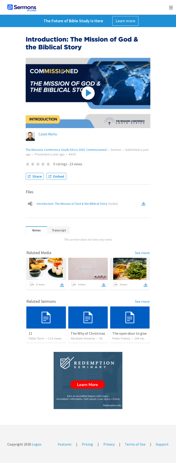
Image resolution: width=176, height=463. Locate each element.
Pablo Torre (36, 338)
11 (30, 333)
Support (162, 444)
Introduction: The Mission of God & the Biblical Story (77, 204)
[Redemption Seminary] (88, 380)
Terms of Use (135, 444)
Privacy (109, 444)
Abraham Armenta (83, 338)
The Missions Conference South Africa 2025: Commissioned (66, 150)
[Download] (62, 285)
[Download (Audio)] (144, 203)
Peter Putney (121, 338)
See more (142, 252)
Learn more (125, 20)
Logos (36, 444)
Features (65, 444)
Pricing (87, 444)
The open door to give (129, 333)
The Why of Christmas (88, 333)
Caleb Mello (47, 134)
